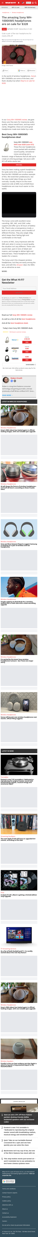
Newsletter (32, 70)
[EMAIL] (15, 381)
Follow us (22, 70)
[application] (19, 203)
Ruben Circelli (13, 29)
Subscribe (28, 2)
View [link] (26, 342)
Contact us (5, 1213)
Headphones (5, 12)
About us (5, 1209)
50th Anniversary (30, 7)
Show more (30, 364)
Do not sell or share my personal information (16, 1225)
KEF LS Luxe (15, 7)
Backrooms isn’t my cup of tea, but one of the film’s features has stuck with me (19, 1152)
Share (6, 70)
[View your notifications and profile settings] (18, 3)
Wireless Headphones (18, 12)
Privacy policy (6, 1197)
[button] (36, 3)
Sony (33, 76)
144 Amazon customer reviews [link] (17, 332)
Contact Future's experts (9, 1193)
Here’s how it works (18, 41)
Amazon (20, 265)
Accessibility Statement (9, 1217)
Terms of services (24, 298)
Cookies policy (6, 1201)
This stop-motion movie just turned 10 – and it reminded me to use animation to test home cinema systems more (19, 1161)
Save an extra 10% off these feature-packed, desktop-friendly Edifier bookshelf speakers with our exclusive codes (19, 1118)
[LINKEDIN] (12, 381)
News (4, 29)
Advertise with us (7, 1205)
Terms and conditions (9, 1189)
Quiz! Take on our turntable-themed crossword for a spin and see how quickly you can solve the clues (18, 1142)
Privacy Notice (26, 299)
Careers (4, 1221)
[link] (7, 147)
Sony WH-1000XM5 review (17, 119)
